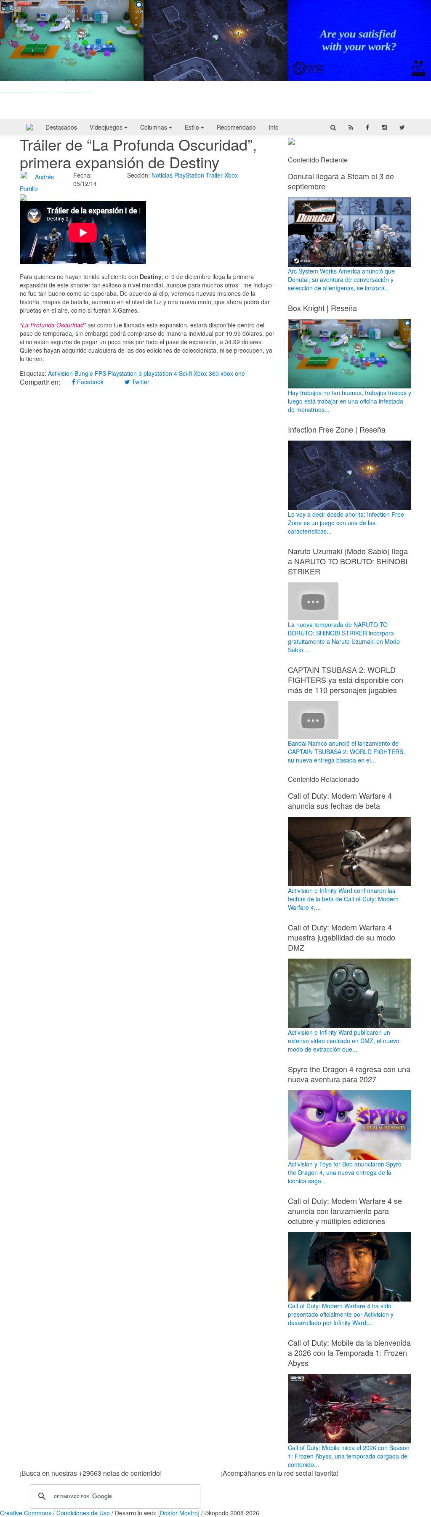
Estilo (193, 127)
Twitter (139, 381)
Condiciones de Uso (83, 1513)
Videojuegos (107, 127)
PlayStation (189, 175)
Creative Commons (25, 1513)
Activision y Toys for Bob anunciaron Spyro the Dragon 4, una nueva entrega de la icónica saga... (345, 1172)
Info (274, 127)
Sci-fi (185, 373)
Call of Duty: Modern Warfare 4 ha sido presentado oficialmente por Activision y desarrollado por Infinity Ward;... (341, 1314)
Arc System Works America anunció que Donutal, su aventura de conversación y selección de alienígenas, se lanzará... (341, 279)
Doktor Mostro (179, 1513)
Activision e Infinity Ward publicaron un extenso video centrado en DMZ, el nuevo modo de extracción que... (343, 1040)
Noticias (162, 175)
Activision (60, 373)
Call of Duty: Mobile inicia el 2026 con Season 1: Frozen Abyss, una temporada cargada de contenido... (349, 1456)
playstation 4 (160, 373)
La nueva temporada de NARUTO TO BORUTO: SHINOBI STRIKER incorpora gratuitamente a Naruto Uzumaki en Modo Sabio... (344, 637)
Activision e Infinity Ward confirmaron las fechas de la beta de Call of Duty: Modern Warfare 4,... (343, 898)
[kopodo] (29, 127)
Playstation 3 (125, 373)
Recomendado (236, 127)
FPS (100, 373)
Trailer (214, 175)
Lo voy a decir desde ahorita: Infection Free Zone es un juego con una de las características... (346, 522)
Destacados (61, 127)
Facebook (89, 381)
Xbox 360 (206, 373)
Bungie (83, 373)
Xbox (231, 175)
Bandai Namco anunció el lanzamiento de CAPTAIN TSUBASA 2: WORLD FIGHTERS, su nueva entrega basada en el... (346, 751)
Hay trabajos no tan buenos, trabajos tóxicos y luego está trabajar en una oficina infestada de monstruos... (349, 401)
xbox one (233, 373)
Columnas (154, 127)
